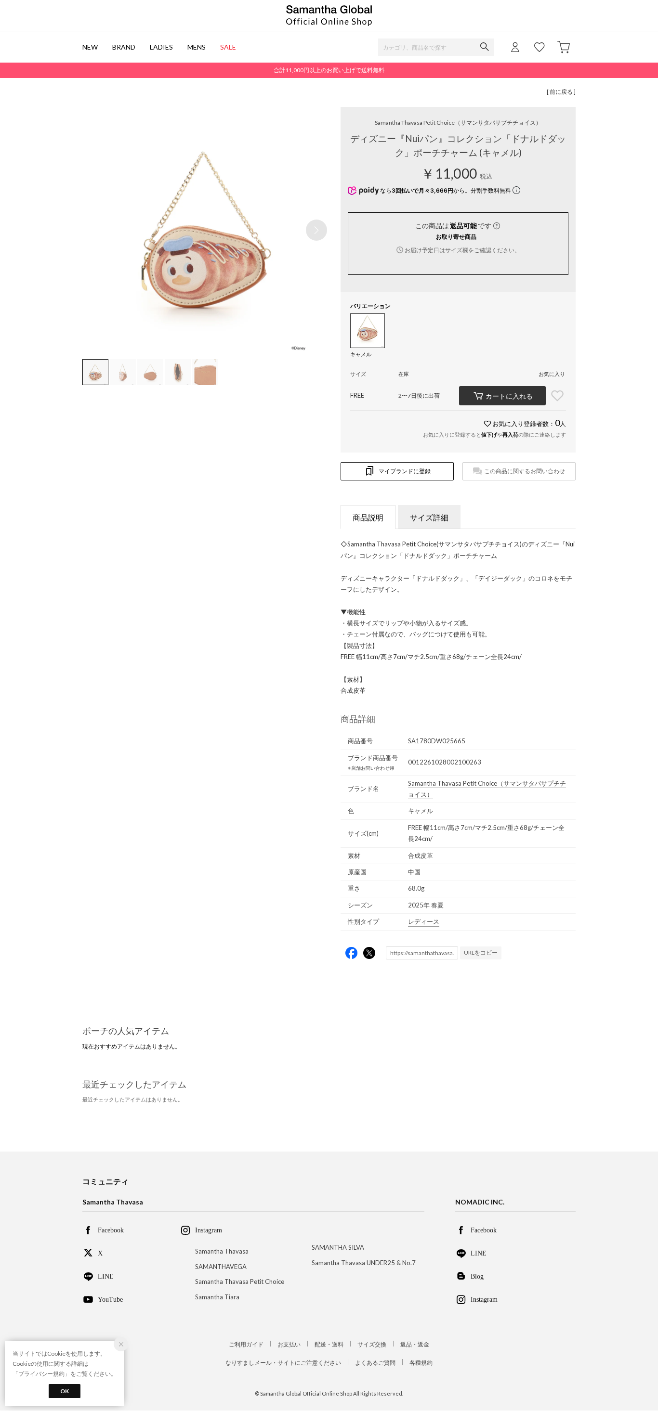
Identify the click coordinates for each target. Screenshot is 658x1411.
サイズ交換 (371, 1344)
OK (64, 1391)
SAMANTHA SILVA (338, 1247)
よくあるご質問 (375, 1362)
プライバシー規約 (41, 1373)
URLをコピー (481, 952)
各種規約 (421, 1362)
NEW (90, 47)
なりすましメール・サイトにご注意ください (283, 1362)
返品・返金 (414, 1344)
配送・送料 (329, 1344)
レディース (423, 921)
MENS (196, 47)
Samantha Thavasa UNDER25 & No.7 (364, 1263)
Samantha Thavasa (222, 1251)
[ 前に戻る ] (561, 91)
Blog (477, 1275)
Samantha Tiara (217, 1297)
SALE (228, 47)
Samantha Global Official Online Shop (329, 15)
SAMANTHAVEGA (221, 1266)
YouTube (110, 1298)
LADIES (161, 47)
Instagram (484, 1298)
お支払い (289, 1344)
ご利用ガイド (246, 1344)
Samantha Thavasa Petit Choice (458, 122)
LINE (106, 1275)
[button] (316, 230)
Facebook (111, 1229)
